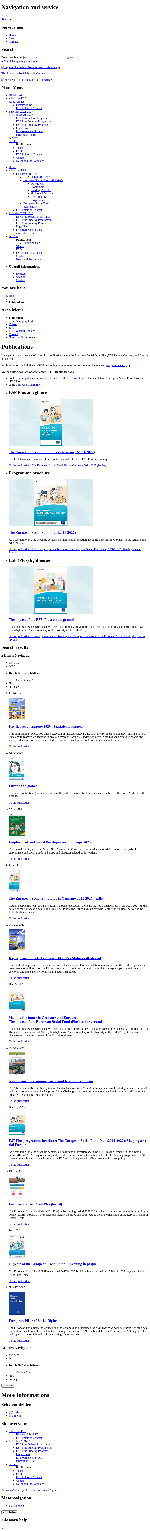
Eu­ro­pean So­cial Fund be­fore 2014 (36, 205)
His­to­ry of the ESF (27, 104)
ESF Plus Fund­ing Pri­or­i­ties (32, 124)
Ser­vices (13, 137)
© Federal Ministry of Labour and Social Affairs (29, 1490)
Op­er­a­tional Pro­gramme (37, 185)
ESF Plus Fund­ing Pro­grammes (34, 121)
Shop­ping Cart (31, 242)
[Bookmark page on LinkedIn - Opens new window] (15, 1415)
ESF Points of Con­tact (29, 108)
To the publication (59, 465)
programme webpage (118, 365)
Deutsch (13, 35)
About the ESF (17, 98)
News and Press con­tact (30, 160)
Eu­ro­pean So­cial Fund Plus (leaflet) (35, 1204)
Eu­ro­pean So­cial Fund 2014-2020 (43, 180)
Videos (20, 147)
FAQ (19, 151)
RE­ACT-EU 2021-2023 (37, 177)
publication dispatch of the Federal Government (52, 378)
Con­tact (13, 41)
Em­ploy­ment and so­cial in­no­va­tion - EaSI (29, 133)
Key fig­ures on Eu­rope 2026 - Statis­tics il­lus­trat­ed (46, 726)
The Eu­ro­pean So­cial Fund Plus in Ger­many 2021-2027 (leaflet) (56, 898)
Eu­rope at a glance (23, 786)
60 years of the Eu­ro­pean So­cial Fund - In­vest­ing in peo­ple (53, 1264)
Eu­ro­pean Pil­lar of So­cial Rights (33, 1321)
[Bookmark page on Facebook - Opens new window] (16, 1412)
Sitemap (6, 19)
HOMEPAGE (17, 95)
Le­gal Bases (23, 128)
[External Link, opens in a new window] (26, 79)
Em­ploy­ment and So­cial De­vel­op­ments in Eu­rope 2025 (50, 842)
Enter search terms (12, 57)
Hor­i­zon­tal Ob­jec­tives (43, 193)
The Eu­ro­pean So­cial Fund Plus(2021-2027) (42, 532)
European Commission (29, 384)
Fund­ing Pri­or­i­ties (41, 190)
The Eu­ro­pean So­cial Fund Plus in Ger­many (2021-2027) (52, 452)
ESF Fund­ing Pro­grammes (38, 198)
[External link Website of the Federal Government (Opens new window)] (30, 67)
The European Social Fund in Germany (24, 73)
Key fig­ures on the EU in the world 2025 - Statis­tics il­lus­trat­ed (55, 958)
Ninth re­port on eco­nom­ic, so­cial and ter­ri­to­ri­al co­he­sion (51, 1081)
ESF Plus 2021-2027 (21, 111)
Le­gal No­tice (16, 1505)
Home (12, 167)
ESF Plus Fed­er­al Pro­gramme (33, 118)
